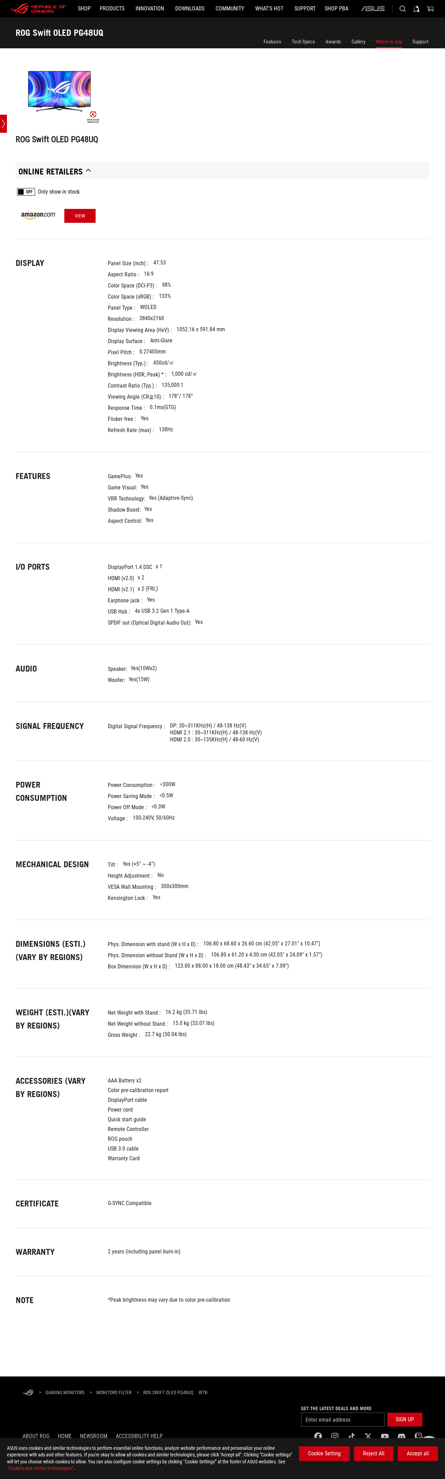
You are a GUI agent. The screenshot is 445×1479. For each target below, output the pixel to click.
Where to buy (389, 42)
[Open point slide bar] (3, 124)
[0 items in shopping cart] (430, 8)
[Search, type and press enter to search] (402, 8)
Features (272, 42)
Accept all (418, 1453)
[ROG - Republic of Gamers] (38, 8)
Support (420, 42)
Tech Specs (303, 42)
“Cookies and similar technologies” (40, 1468)
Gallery (358, 42)
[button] (404, 1420)
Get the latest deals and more (336, 1408)
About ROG (36, 1436)
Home (65, 1436)
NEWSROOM (93, 1436)
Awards (333, 42)
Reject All (374, 1453)
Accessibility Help (139, 1436)
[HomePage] (28, 1393)
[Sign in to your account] (416, 8)
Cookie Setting (324, 1453)
